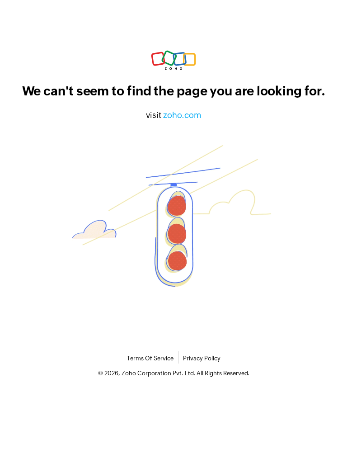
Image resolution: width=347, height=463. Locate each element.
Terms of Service (150, 358)
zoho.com (182, 115)
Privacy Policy (201, 358)
